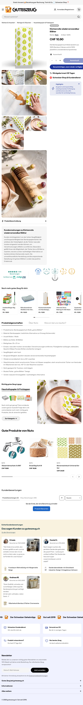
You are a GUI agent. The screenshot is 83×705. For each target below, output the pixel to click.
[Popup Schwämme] (13, 398)
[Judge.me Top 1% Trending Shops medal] (72, 271)
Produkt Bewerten (41, 509)
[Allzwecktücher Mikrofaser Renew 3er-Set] (20, 398)
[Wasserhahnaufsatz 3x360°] (14, 448)
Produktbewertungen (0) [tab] (10, 498)
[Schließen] (79, 84)
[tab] (12, 324)
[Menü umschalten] (3, 9)
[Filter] (61, 497)
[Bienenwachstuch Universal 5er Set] (69, 448)
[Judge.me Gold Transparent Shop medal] (63, 271)
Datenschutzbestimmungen (38, 676)
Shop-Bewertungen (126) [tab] (28, 498)
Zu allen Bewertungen (8, 532)
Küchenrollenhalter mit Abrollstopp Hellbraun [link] (44, 309)
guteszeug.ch (12, 700)
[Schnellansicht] (23, 440)
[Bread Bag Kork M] (41, 448)
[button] (77, 298)
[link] (10, 298)
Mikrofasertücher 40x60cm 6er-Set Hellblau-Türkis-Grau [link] (27, 309)
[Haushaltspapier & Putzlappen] (59, 402)
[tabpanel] (41, 352)
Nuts (56, 35)
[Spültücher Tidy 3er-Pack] (5, 398)
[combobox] (41, 16)
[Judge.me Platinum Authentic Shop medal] (46, 271)
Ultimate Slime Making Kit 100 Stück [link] (63, 309)
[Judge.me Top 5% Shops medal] (55, 278)
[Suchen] (78, 17)
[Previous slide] (72, 476)
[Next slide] (79, 476)
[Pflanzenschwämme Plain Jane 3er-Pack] (28, 398)
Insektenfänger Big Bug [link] (9, 309)
